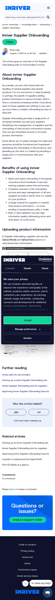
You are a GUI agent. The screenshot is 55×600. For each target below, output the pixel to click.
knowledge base (29, 24)
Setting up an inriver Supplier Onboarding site (25, 442)
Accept (27, 320)
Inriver (28, 563)
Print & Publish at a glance (15, 464)
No (38, 412)
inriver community (10, 24)
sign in (12, 489)
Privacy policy (27, 550)
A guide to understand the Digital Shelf (22, 459)
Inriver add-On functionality (16, 374)
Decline (27, 338)
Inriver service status (27, 576)
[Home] (18, 8)
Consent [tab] (10, 268)
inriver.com (27, 557)
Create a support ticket (27, 519)
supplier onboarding (11, 28)
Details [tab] (27, 268)
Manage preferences (26, 329)
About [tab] (45, 268)
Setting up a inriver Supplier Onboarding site (25, 380)
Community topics (27, 569)
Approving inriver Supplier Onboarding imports (25, 391)
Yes (16, 412)
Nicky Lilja (15, 50)
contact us (35, 420)
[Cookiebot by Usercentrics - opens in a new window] (39, 260)
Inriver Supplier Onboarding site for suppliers (24, 385)
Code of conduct (27, 544)
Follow (9, 42)
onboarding (45, 24)
